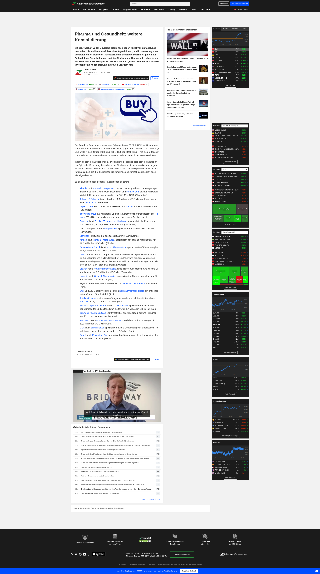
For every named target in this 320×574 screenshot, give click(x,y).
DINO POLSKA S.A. (221, 242)
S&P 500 (218, 63)
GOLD (215, 378)
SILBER (215, 387)
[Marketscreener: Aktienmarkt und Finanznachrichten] (88, 3)
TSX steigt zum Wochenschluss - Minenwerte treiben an (100, 471)
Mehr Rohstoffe (230, 394)
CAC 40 (217, 58)
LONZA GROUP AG (221, 182)
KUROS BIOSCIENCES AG (224, 158)
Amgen (83, 240)
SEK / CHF (216, 324)
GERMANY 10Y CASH (222, 464)
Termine (115, 9)
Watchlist (216, 126)
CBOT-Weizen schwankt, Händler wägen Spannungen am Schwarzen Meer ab (107, 480)
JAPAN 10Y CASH (221, 467)
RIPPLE (217, 431)
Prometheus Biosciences (108, 320)
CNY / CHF (216, 339)
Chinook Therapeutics (105, 276)
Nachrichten (89, 9)
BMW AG (218, 133)
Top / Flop (205, 9)
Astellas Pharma (88, 298)
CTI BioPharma (120, 305)
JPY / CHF (216, 348)
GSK (82, 327)
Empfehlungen (130, 9)
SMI (216, 49)
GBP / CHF (216, 319)
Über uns (152, 564)
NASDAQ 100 (219, 69)
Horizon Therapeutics (103, 240)
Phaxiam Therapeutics (134, 283)
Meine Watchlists (230, 162)
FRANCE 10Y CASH (222, 470)
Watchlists (159, 9)
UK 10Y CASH (220, 473)
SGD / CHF (216, 345)
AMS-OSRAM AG (220, 139)
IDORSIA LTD (219, 152)
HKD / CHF (216, 342)
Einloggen (224, 3)
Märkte (76, 9)
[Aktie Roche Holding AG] (146, 84)
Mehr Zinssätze (230, 477)
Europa (225, 28)
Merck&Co (85, 320)
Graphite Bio (110, 228)
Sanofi (83, 335)
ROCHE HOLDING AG (222, 185)
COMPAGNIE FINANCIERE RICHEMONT (227, 177)
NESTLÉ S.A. (219, 142)
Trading (171, 9)
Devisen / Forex (218, 294)
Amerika (235, 28)
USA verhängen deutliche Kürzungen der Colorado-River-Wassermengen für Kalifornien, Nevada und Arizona (117, 445)
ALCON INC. (219, 199)
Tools (193, 9)
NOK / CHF (216, 327)
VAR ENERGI (219, 264)
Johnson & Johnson (90, 199)
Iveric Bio (84, 301)
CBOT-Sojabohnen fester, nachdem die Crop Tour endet (100, 493)
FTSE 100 (218, 61)
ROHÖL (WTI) (217, 381)
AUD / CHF (216, 336)
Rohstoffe (216, 359)
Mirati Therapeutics (116, 247)
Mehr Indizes (230, 85)
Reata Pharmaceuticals (104, 269)
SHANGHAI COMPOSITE (223, 72)
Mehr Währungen (230, 352)
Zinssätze (216, 443)
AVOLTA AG (219, 252)
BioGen (83, 269)
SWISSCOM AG (220, 201)
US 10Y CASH (220, 461)
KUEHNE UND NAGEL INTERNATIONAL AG (227, 174)
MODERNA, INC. (220, 130)
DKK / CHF (216, 330)
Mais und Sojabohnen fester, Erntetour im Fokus (97, 476)
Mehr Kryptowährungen (230, 436)
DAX (216, 55)
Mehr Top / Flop (230, 225)
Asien (244, 28)
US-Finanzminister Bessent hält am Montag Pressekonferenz (101, 432)
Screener (183, 9)
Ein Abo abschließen (240, 3)
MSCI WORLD (220, 81)
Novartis (84, 276)
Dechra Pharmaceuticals (131, 291)
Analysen (103, 9)
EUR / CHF (216, 313)
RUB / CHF (216, 322)
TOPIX (217, 75)
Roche (83, 254)
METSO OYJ (219, 248)
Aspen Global (86, 206)
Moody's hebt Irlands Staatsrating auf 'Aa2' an (96, 467)
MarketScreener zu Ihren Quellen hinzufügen (132, 78)
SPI (216, 52)
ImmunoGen (132, 191)
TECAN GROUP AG (221, 258)
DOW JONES (219, 66)
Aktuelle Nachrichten (199, 126)
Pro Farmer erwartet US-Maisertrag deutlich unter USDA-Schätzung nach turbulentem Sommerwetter (115, 458)
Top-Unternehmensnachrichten (182, 30)
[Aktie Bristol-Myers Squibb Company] (133, 89)
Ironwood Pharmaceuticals (93, 313)
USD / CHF (216, 316)
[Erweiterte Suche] (187, 4)
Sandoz (130, 206)
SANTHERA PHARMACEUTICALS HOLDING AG (227, 136)
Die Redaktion (90, 70)
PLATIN (215, 389)
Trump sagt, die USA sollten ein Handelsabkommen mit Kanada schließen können (109, 454)
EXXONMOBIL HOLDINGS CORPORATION (227, 149)
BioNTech (84, 236)
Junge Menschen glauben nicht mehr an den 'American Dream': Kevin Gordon (107, 436)
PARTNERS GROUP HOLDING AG (226, 190)
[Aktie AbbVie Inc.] (118, 84)
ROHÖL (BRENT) (219, 384)
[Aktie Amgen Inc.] (94, 89)
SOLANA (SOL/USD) (222, 425)
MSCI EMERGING (221, 78)
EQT (82, 291)
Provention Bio (99, 335)
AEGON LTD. (219, 255)
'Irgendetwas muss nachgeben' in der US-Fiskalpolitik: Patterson (103, 450)
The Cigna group (88, 214)
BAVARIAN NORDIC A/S (223, 236)
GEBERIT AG (219, 180)
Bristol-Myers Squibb (90, 247)
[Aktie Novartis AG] (95, 84)
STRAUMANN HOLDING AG (224, 261)
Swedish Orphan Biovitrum (93, 305)
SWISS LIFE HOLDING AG (224, 193)
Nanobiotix (91, 202)
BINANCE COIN (220, 428)
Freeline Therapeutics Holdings (110, 221)
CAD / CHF (216, 333)
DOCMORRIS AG (221, 155)
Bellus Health (97, 327)
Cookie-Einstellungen (137, 564)
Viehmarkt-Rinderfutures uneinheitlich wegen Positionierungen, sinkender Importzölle (110, 463)
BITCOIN (218, 420)
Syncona (84, 221)
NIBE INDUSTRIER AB (222, 239)
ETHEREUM (219, 423)
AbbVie (83, 188)
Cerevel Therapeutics (103, 188)
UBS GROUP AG (220, 146)
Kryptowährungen (219, 401)
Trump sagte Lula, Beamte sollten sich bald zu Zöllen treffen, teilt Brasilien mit (107, 441)
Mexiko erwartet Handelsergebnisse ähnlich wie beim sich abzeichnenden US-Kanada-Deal (112, 485)
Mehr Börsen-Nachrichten (151, 499)
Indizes (217, 28)
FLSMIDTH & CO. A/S (222, 245)
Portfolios (145, 9)
